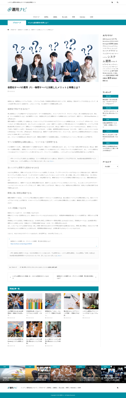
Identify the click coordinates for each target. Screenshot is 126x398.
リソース (45, 267)
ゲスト (33, 267)
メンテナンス (108, 68)
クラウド (29, 267)
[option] (12, 374)
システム (105, 57)
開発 (104, 80)
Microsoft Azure (106, 41)
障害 (107, 80)
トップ (23, 387)
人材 (110, 71)
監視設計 (112, 75)
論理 (56, 267)
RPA (104, 44)
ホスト (41, 267)
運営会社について (32, 387)
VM (22, 267)
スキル (113, 61)
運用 (109, 78)
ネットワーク (113, 64)
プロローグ (36, 17)
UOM (91, 17)
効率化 (46, 17)
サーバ (37, 267)
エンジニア (114, 48)
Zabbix (115, 44)
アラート (109, 48)
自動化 (55, 17)
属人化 (106, 73)
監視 (107, 75)
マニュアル (108, 66)
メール (113, 68)
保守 (113, 71)
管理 (73, 17)
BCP (110, 39)
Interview (82, 17)
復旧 (109, 73)
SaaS (106, 44)
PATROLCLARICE (114, 41)
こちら (51, 161)
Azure (107, 39)
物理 (53, 267)
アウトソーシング (108, 46)
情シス (112, 73)
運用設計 (114, 78)
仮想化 (49, 267)
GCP (113, 39)
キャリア (105, 51)
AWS (104, 39)
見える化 (64, 17)
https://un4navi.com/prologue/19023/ (21, 244)
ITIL (116, 39)
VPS (25, 267)
